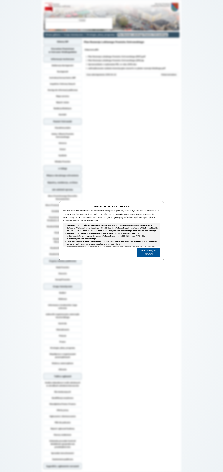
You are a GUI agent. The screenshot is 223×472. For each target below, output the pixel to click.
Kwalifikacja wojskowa (62, 398)
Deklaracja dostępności (63, 65)
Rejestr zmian (62, 102)
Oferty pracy (63, 410)
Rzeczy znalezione (62, 435)
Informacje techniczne (62, 59)
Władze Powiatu (62, 161)
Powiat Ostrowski (62, 121)
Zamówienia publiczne (62, 459)
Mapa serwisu (62, 96)
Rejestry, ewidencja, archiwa (63, 182)
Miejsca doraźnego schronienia (62, 175)
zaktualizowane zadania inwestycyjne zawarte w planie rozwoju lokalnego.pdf (126, 68)
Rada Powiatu (62, 267)
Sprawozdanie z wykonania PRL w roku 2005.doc (112, 64)
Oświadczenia (62, 329)
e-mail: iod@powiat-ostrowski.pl (81, 239)
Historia (62, 143)
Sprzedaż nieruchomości (62, 453)
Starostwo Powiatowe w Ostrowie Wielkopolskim (63, 50)
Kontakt (62, 114)
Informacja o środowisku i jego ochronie (62, 306)
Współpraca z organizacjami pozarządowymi (62, 355)
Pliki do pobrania (62, 422)
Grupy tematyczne (73, 35)
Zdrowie (63, 369)
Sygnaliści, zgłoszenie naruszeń (62, 466)
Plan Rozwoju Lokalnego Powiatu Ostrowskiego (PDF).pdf (116, 56)
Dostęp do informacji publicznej (62, 90)
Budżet (62, 293)
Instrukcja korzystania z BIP (62, 78)
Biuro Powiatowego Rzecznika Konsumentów (62, 197)
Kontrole (62, 323)
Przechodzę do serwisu (148, 252)
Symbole (63, 155)
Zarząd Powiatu (62, 279)
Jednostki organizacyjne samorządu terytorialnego (62, 315)
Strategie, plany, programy (100, 35)
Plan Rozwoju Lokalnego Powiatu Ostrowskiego (143, 35)
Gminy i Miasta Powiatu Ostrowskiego (62, 135)
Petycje (62, 336)
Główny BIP (62, 42)
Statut (62, 149)
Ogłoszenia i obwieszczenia (62, 416)
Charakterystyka (63, 128)
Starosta (62, 273)
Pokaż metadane (168, 74)
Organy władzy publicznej (62, 261)
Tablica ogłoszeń (62, 376)
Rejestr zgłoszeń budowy (63, 429)
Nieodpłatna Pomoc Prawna (62, 404)
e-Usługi (62, 168)
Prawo (62, 342)
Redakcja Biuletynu (62, 108)
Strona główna (53, 35)
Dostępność (62, 71)
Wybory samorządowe (62, 363)
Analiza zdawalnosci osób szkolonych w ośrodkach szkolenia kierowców (62, 384)
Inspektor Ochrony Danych (62, 84)
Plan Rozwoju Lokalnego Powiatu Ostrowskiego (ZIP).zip (116, 60)
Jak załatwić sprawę (62, 189)
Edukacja (62, 299)
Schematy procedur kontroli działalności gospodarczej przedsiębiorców (62, 444)
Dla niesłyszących (62, 392)
